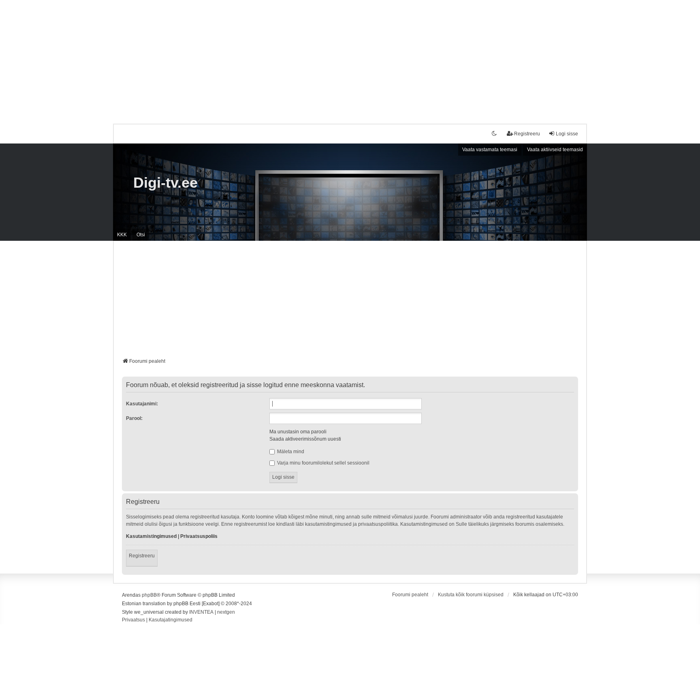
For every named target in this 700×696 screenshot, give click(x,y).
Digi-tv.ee (165, 182)
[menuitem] (133, 620)
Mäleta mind (290, 451)
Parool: (134, 418)
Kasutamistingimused (151, 536)
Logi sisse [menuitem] (567, 134)
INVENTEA (201, 612)
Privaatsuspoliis (199, 536)
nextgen (226, 612)
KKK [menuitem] (122, 235)
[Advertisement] (350, 57)
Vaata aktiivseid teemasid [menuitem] (555, 149)
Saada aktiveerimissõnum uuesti (305, 439)
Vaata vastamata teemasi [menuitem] (489, 149)
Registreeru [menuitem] (527, 134)
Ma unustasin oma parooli (298, 432)
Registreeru (142, 556)
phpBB (149, 595)
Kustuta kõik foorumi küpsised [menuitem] (471, 594)
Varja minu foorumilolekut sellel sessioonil (322, 463)
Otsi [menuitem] (141, 235)
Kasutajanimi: (142, 404)
